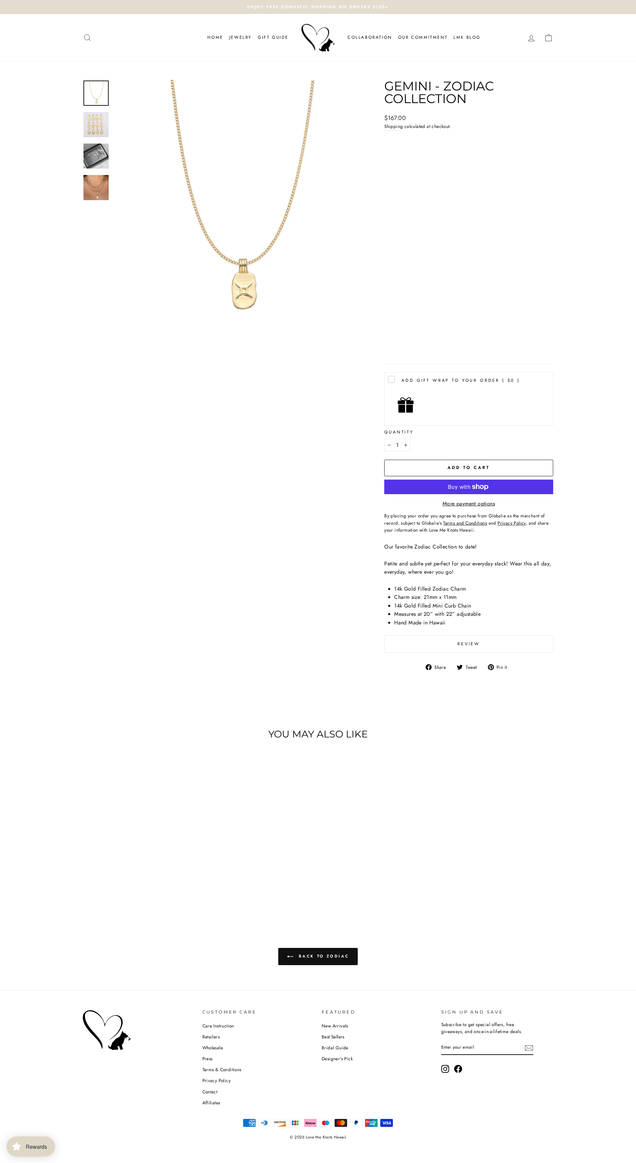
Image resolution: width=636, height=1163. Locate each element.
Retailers (211, 1036)
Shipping (393, 126)
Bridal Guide (335, 1047)
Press (207, 1058)
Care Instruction (218, 1025)
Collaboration (369, 37)
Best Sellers (333, 1036)
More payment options (469, 503)
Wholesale (212, 1047)
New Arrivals (335, 1025)
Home (215, 37)
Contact (210, 1091)
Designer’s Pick (337, 1058)
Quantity (399, 432)
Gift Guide (273, 37)
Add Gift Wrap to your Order (460, 380)
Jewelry (240, 37)
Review (468, 644)
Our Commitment (423, 37)
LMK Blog (467, 37)
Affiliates (211, 1102)
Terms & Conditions (221, 1069)
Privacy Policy (216, 1080)
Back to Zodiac (322, 956)
